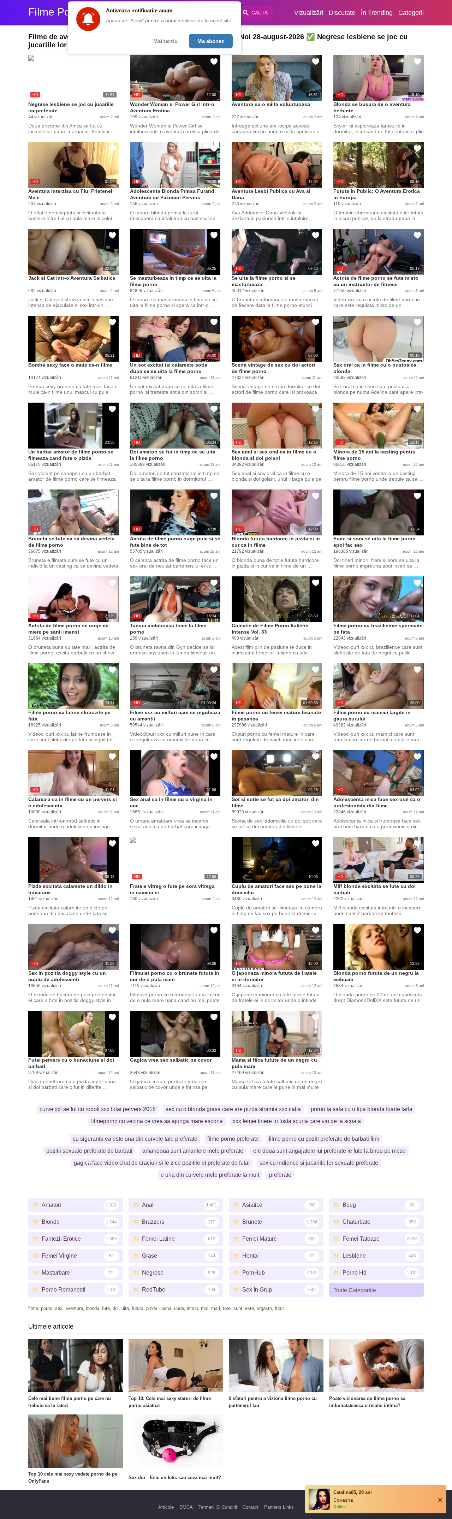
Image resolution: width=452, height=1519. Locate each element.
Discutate (342, 12)
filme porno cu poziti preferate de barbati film (324, 1139)
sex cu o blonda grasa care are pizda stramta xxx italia (233, 1109)
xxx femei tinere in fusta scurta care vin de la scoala (297, 1121)
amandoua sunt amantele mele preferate (192, 1151)
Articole (166, 1507)
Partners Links (279, 1507)
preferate (280, 1175)
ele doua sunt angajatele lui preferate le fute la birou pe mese (329, 1151)
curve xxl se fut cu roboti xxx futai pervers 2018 (98, 1109)
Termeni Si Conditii (217, 1507)
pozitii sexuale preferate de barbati (89, 1151)
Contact (250, 1507)
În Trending (377, 12)
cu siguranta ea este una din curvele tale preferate (135, 1139)
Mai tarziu (165, 41)
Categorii (411, 12)
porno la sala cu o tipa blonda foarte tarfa (361, 1109)
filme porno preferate (233, 1139)
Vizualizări (308, 12)
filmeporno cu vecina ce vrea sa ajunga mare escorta (157, 1121)
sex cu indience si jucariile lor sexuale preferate (319, 1163)
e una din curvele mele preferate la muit (210, 1175)
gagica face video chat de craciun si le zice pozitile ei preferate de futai (162, 1163)
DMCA (186, 1507)
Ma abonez (210, 41)
